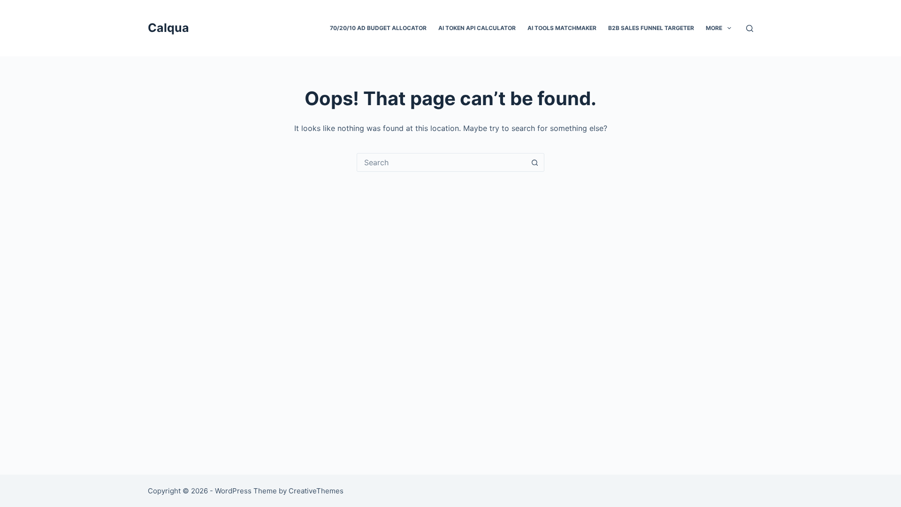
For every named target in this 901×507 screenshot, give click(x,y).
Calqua (168, 28)
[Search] (749, 28)
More (714, 27)
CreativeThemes (316, 490)
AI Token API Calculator (477, 27)
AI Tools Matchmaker (561, 27)
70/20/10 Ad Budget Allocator (378, 27)
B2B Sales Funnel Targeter (651, 27)
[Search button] (534, 162)
